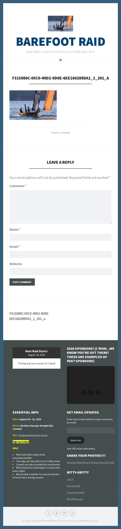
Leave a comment (60, 132)
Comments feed (75, 492)
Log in (70, 479)
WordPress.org (75, 498)
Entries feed (73, 485)
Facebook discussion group (33, 435)
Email (14, 246)
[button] (83, 392)
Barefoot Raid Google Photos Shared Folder (91, 462)
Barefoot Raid (60, 41)
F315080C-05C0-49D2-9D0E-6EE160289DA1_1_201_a (29, 316)
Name (15, 229)
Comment (18, 186)
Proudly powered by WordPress (40, 520)
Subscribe (75, 440)
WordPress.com (89, 520)
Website (15, 264)
